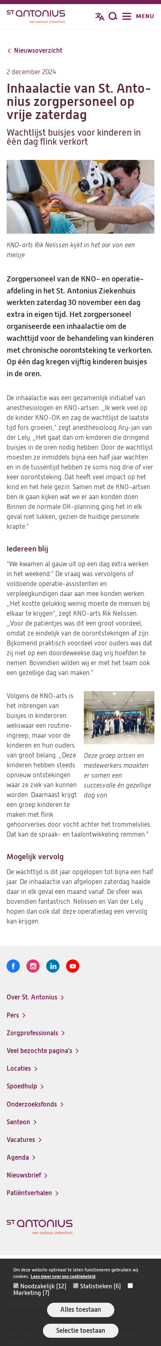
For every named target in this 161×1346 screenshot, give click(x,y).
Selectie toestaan (80, 1330)
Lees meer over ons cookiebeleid (63, 1276)
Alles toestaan (80, 1309)
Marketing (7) (31, 1293)
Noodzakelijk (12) (43, 1286)
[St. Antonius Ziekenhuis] (36, 17)
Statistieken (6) (100, 1286)
